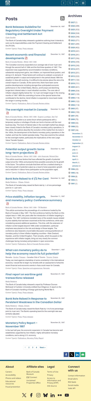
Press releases (28, 48)
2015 (73, 65)
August (75, 146)
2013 (73, 72)
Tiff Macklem (42, 207)
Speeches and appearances (32, 268)
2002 (73, 112)
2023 (73, 37)
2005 (73, 101)
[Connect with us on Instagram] (38, 396)
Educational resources (10, 382)
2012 (73, 76)
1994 (73, 176)
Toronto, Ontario (52, 257)
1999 (73, 123)
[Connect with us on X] (24, 396)
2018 (73, 54)
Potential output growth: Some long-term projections (25, 151)
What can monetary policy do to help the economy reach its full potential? (32, 251)
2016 (73, 62)
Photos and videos (13, 378)
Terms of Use (52, 372)
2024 (73, 33)
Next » (43, 347)
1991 (73, 183)
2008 (73, 90)
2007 (73, 94)
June (74, 153)
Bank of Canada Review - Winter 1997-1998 (21, 62)
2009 (73, 87)
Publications (22, 103)
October (75, 140)
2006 (73, 98)
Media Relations (11, 182)
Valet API (71, 388)
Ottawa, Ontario (23, 182)
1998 (73, 126)
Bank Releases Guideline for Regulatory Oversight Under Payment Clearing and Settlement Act (29, 30)
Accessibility (11, 375)
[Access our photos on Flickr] (59, 396)
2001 (73, 116)
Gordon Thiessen (19, 257)
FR (76, 3)
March (74, 162)
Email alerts (73, 379)
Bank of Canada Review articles (38, 103)
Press (20, 48)
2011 (73, 80)
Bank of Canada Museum (32, 373)
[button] (66, 354)
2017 (73, 58)
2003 (73, 108)
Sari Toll (54, 117)
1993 (73, 180)
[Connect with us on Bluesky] (45, 396)
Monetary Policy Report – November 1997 (22, 324)
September (76, 143)
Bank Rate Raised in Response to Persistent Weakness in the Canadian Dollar (34, 300)
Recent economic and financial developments (26, 56)
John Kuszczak (43, 156)
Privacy (50, 375)
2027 (73, 22)
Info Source (52, 386)
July (73, 150)
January (75, 166)
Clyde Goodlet (11, 37)
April (74, 159)
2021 (73, 44)
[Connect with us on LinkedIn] (52, 396)
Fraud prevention (13, 387)
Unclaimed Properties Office (33, 381)
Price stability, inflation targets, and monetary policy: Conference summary (34, 198)
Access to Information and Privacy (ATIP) (54, 380)
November (76, 137)
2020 (73, 47)
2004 (73, 105)
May (74, 156)
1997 (73, 130)
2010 (73, 83)
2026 (73, 26)
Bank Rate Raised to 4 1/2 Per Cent (27, 178)
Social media (73, 385)
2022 (73, 40)
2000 (73, 119)
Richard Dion (53, 156)
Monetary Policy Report (35, 338)
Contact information (76, 375)
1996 (73, 169)
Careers (9, 372)
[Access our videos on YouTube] (66, 396)
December (76, 133)
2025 (73, 29)
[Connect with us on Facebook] (31, 396)
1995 (73, 173)
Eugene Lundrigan (44, 117)
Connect (31, 377)
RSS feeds (72, 382)
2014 (73, 69)
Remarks (46, 268)
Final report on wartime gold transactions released (24, 276)
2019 (73, 51)
